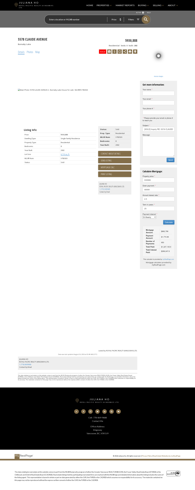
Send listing (106, 160)
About (172, 5)
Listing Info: (30, 130)
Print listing (106, 174)
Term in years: (148, 204)
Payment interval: (149, 214)
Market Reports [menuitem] (125, 5)
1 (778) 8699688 (104, 189)
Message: (146, 135)
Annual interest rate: (150, 195)
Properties (103, 5)
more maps (158, 76)
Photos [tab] (30, 52)
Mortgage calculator (116, 167)
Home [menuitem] (89, 5)
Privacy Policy (147, 456)
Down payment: (149, 185)
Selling (157, 5)
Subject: (146, 125)
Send (170, 160)
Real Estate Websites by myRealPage (166, 456)
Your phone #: (148, 108)
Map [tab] (37, 52)
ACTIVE (138, 12)
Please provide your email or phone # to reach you (158, 119)
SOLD (149, 12)
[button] (76, 411)
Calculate (169, 222)
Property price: (148, 176)
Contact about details (110, 153)
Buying (142, 5)
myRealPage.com (168, 259)
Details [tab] (21, 52)
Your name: (147, 89)
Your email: (147, 99)
